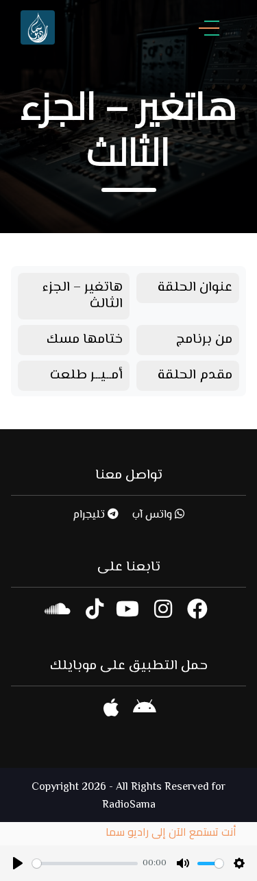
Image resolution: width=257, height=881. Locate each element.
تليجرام (90, 515)
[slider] (85, 863)
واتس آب (153, 515)
